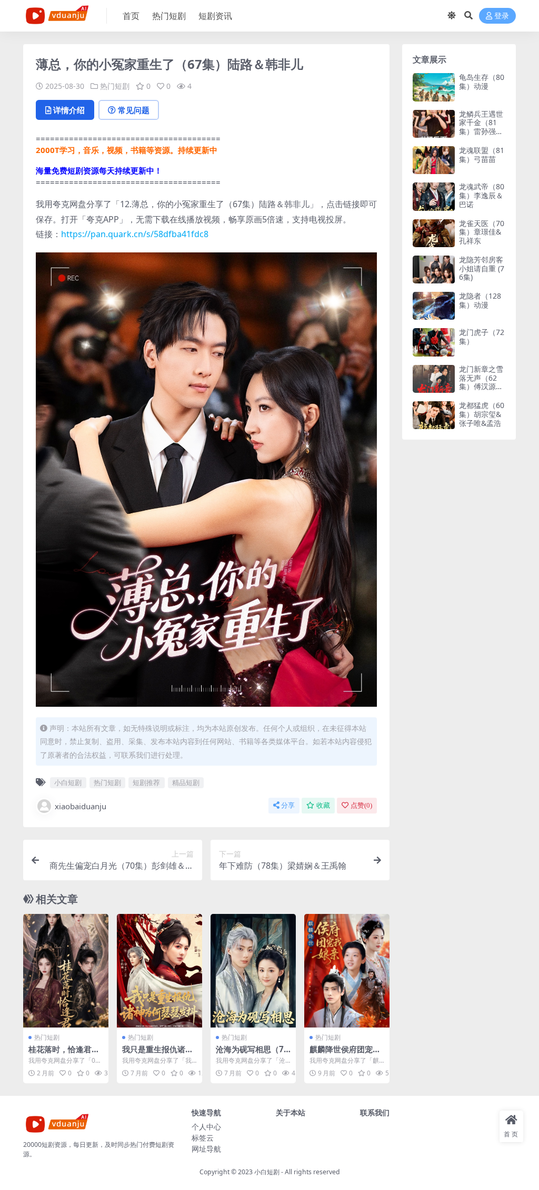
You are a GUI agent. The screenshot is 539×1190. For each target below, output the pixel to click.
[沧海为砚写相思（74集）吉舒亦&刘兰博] (253, 971)
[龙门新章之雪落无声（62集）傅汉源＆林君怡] (434, 379)
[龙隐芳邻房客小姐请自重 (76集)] (434, 269)
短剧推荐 (146, 782)
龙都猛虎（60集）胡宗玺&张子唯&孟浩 (481, 414)
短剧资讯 (215, 16)
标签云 (203, 1138)
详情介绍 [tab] (69, 110)
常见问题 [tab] (133, 110)
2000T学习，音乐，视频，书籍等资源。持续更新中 (126, 150)
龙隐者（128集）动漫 (480, 300)
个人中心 (206, 1127)
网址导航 (206, 1149)
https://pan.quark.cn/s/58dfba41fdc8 (134, 234)
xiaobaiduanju (80, 806)
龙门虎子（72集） (481, 336)
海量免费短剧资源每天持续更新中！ (99, 170)
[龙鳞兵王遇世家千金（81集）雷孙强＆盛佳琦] (434, 124)
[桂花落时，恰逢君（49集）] (65, 971)
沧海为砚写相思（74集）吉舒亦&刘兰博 (252, 1054)
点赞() (361, 805)
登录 (501, 16)
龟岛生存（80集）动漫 (481, 81)
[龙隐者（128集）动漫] (434, 306)
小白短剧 (68, 782)
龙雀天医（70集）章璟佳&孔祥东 (481, 232)
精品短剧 (185, 782)
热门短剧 (169, 16)
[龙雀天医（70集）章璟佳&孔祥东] (434, 233)
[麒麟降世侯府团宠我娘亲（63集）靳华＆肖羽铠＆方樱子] (347, 971)
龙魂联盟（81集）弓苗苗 (481, 154)
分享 (288, 805)
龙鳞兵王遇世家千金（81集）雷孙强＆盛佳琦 (481, 127)
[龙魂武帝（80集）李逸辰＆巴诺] (434, 196)
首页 (131, 16)
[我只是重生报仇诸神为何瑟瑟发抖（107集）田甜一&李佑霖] (159, 971)
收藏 (323, 805)
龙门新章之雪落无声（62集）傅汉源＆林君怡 (481, 382)
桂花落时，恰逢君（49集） (60, 1054)
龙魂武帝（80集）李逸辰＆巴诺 (481, 195)
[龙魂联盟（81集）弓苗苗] (434, 160)
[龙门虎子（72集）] (434, 342)
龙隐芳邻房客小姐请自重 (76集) (481, 268)
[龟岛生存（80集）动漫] (434, 87)
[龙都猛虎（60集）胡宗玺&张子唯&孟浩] (434, 415)
